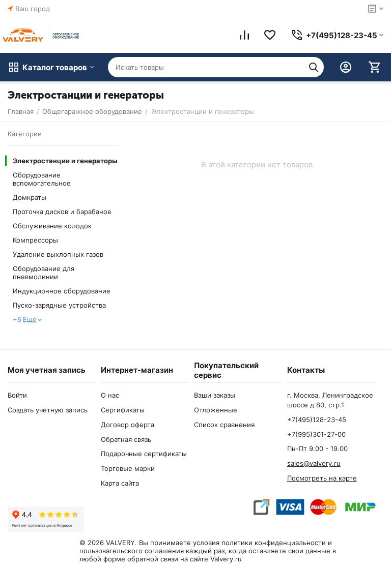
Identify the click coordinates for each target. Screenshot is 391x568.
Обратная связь (126, 439)
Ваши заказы (214, 395)
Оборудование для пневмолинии (43, 272)
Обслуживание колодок (52, 226)
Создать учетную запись (48, 410)
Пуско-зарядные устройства (59, 305)
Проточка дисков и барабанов (62, 211)
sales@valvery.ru (314, 463)
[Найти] (313, 67)
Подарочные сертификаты (144, 454)
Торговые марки (128, 468)
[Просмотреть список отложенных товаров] (270, 35)
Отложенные (215, 410)
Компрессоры (35, 240)
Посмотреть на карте (322, 478)
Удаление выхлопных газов (58, 254)
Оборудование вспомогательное (42, 179)
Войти (17, 395)
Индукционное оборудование (61, 291)
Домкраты (29, 197)
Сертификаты (123, 410)
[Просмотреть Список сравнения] (244, 35)
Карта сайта (120, 483)
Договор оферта (127, 425)
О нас (110, 395)
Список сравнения (224, 425)
